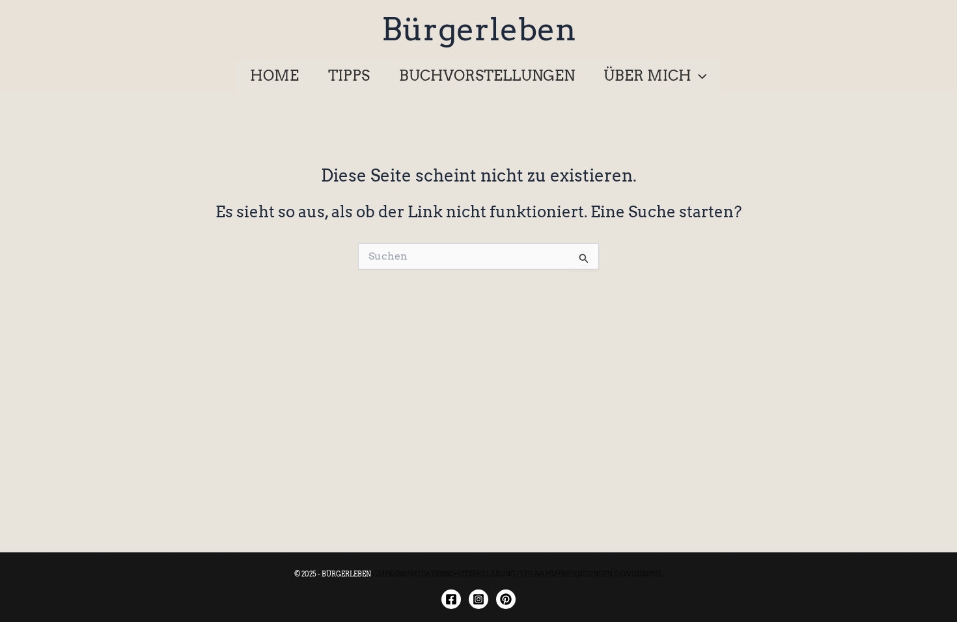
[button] (698, 75)
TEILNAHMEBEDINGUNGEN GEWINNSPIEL (591, 574)
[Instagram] (478, 599)
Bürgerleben (478, 29)
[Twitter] (506, 599)
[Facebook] (451, 599)
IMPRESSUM (396, 574)
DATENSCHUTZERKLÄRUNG (468, 574)
